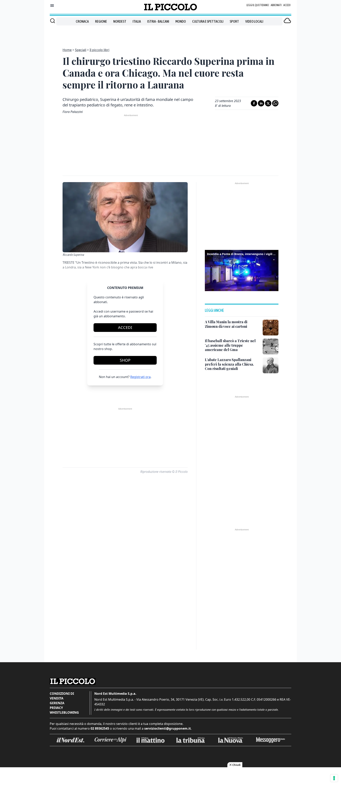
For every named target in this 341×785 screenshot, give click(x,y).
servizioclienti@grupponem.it (167, 728)
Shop (125, 360)
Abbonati (276, 5)
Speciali (80, 50)
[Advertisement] (170, 34)
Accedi (286, 5)
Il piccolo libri (99, 50)
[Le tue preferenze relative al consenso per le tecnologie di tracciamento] (334, 778)
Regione (101, 21)
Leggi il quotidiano (257, 5)
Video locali (254, 21)
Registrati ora (140, 377)
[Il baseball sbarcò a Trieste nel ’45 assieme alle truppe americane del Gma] (270, 346)
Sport (234, 21)
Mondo (180, 21)
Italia (137, 21)
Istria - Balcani (158, 21)
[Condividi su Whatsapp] (275, 103)
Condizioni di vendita (62, 695)
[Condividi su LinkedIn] (261, 103)
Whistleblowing (64, 712)
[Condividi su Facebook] (254, 103)
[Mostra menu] (52, 5)
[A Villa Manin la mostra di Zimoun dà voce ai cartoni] (270, 327)
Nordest (119, 21)
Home (67, 50)
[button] (241, 270)
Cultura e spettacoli (207, 21)
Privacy (56, 708)
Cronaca (82, 21)
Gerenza (57, 703)
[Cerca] (52, 21)
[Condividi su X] (268, 103)
